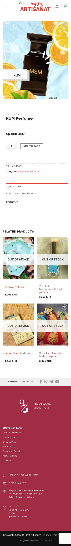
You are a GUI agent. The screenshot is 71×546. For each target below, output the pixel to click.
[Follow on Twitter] (52, 382)
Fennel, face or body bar (17, 353)
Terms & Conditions (12, 432)
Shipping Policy (10, 442)
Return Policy (9, 446)
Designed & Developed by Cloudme (35, 540)
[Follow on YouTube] (57, 382)
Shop (18, 114)
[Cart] (66, 6)
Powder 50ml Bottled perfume (50, 291)
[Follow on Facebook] (41, 382)
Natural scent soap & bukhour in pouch (50, 355)
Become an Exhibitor (12, 451)
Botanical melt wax (14, 287)
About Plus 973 (10, 456)
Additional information (21, 193)
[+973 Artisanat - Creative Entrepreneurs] (35, 6)
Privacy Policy (9, 437)
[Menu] (5, 6)
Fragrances (23, 171)
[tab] (37, 186)
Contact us (8, 460)
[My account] (57, 6)
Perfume (34, 171)
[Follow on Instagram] (46, 382)
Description (13, 186)
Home (9, 114)
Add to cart (31, 146)
